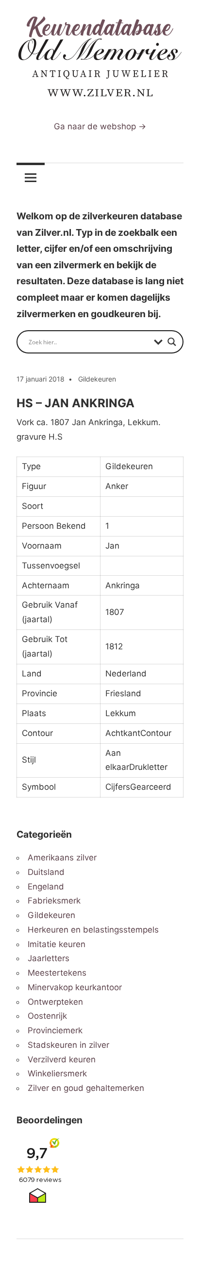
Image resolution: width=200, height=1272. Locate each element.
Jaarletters (48, 958)
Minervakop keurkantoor (75, 987)
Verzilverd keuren (62, 1059)
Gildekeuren (97, 379)
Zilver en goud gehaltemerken (86, 1088)
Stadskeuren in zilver (68, 1045)
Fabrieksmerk (54, 900)
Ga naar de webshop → (100, 126)
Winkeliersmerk (57, 1073)
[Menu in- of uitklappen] (31, 177)
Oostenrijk (47, 1016)
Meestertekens (57, 973)
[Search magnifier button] (172, 342)
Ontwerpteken (55, 1002)
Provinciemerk (55, 1030)
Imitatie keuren (56, 944)
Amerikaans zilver (62, 857)
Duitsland (46, 872)
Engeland (46, 886)
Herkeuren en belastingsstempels (93, 930)
